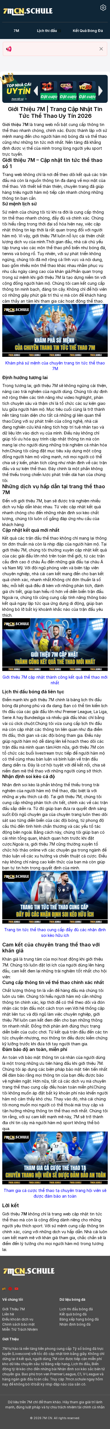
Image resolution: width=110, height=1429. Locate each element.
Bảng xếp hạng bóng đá (79, 1319)
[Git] (4, 1289)
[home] (27, 10)
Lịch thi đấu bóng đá (76, 1309)
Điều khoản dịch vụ (17, 1319)
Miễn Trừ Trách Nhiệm (20, 1329)
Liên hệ (8, 1314)
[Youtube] (17, 1289)
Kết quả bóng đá (73, 1314)
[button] (35, 91)
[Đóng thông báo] (101, 49)
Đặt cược (48, 96)
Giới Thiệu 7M (13, 1309)
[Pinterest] (10, 1289)
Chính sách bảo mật (18, 1324)
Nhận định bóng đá (75, 1324)
